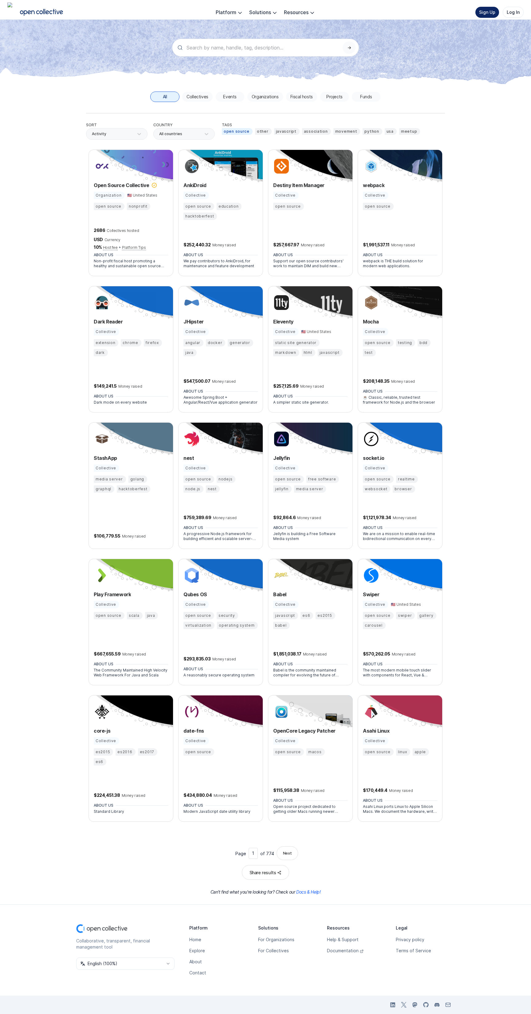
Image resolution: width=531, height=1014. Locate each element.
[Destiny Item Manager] (280, 166)
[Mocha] (370, 302)
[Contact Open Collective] (448, 1004)
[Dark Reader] (101, 302)
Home (195, 939)
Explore (197, 950)
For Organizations (276, 939)
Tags (227, 125)
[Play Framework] (101, 575)
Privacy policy (410, 939)
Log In (513, 12)
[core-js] (101, 711)
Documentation (343, 950)
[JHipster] (190, 302)
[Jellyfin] (280, 439)
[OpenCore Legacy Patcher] (280, 711)
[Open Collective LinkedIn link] (392, 1004)
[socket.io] (370, 439)
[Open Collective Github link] (426, 1004)
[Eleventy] (280, 302)
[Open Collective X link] (403, 1004)
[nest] (190, 439)
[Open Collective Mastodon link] (415, 1004)
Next (287, 853)
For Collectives (273, 950)
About (195, 961)
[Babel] (280, 575)
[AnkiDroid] (190, 166)
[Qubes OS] (190, 575)
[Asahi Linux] (370, 711)
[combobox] (159, 134)
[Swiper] (370, 575)
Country (163, 125)
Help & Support (343, 939)
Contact (197, 972)
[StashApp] (101, 439)
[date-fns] (190, 711)
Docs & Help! (308, 892)
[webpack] (370, 166)
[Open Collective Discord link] (437, 1004)
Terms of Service (413, 950)
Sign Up (487, 12)
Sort (91, 125)
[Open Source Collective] (101, 166)
